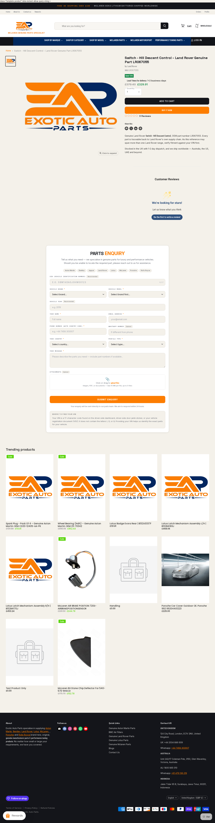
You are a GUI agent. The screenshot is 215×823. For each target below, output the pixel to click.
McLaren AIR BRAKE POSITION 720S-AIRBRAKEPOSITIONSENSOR (77, 607)
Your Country (57, 339)
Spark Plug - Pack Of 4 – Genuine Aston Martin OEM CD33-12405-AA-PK (28, 525)
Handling (115, 605)
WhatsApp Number (120, 326)
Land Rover (132, 66)
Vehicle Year (62, 301)
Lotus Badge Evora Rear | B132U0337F (130, 523)
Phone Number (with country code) (67, 326)
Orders (198, 12)
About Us (17, 12)
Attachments (59, 372)
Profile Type (116, 339)
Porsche (10, 735)
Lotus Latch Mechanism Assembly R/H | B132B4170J (28, 607)
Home (8, 12)
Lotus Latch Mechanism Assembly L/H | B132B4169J (184, 525)
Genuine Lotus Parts (118, 740)
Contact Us (114, 752)
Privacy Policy (31, 808)
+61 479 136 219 (179, 773)
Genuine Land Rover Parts (121, 736)
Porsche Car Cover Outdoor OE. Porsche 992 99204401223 (184, 607)
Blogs (111, 748)
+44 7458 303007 (180, 748)
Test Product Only (16, 688)
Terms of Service (14, 808)
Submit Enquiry (107, 399)
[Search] (164, 25)
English (171, 798)
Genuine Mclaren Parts (120, 744)
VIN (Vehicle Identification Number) (73, 276)
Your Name (55, 314)
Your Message (57, 351)
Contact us (27, 12)
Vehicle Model (116, 289)
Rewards (38, 12)
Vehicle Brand (57, 289)
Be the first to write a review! (167, 217)
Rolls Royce (25, 735)
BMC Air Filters (116, 732)
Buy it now (167, 110)
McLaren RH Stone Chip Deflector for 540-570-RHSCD (81, 689)
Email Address (116, 314)
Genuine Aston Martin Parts (122, 728)
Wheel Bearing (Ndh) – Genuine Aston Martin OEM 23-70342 (79, 525)
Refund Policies (48, 808)
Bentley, (17, 731)
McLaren (44, 731)
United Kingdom (192, 797)
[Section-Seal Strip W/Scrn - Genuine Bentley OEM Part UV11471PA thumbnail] (11, 61)
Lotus (36, 731)
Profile (207, 12)
